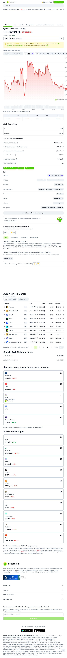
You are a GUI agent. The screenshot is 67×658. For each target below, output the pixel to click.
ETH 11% (59, 9)
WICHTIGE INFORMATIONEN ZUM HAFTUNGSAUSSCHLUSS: (20, 635)
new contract (19, 45)
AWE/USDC (33, 334)
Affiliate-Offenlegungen (9, 296)
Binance (24, 245)
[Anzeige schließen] (61, 395)
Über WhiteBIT (57, 246)
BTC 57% (54, 9)
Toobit (8, 248)
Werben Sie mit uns (9, 220)
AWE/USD (33, 342)
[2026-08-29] (63, 54)
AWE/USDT (33, 307)
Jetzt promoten (37, 427)
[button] (41, 180)
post (47, 45)
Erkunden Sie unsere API (23, 111)
